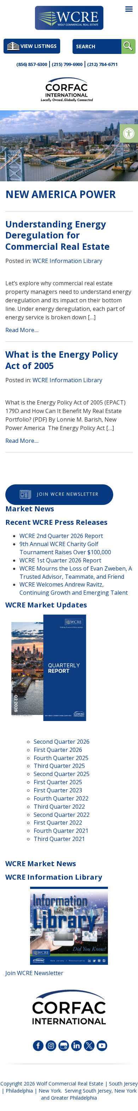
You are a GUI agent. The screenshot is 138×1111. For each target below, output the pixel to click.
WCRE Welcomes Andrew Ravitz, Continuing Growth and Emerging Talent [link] (73, 588)
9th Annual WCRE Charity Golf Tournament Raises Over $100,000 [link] (65, 548)
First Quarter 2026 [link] (58, 750)
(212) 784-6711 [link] (102, 64)
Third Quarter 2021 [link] (59, 839)
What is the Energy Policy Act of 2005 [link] (61, 359)
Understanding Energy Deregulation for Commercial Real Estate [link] (57, 235)
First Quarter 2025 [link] (58, 782)
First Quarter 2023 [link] (58, 790)
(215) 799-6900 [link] (67, 64)
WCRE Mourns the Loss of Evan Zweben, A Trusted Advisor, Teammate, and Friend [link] (75, 573)
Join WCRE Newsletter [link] (68, 494)
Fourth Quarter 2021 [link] (61, 831)
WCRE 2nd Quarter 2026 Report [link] (61, 536)
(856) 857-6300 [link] (31, 64)
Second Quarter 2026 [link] (62, 742)
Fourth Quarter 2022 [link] (61, 798)
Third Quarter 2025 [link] (59, 766)
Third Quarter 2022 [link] (59, 806)
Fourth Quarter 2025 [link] (61, 758)
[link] (129, 133)
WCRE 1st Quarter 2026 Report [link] (60, 560)
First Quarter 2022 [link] (58, 822)
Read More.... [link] (22, 330)
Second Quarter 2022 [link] (62, 815)
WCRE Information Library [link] (67, 261)
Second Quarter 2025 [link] (62, 774)
